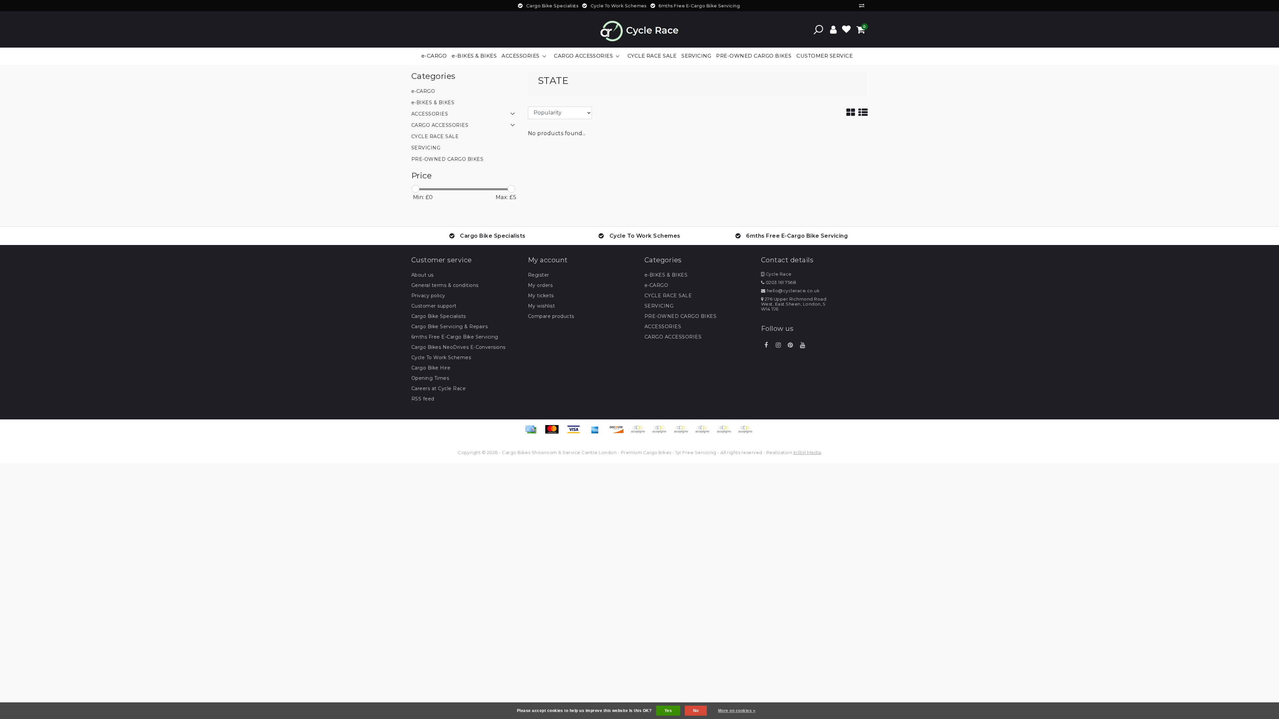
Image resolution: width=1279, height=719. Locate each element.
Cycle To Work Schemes (441, 357)
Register (538, 275)
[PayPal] (704, 432)
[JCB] (640, 432)
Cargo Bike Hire (430, 368)
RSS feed (422, 399)
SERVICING (658, 306)
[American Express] (597, 432)
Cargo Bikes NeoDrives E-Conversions (458, 347)
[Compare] (863, 5)
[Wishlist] (846, 29)
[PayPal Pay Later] (726, 432)
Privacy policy (428, 296)
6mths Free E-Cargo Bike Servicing (454, 337)
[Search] (818, 30)
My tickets (541, 296)
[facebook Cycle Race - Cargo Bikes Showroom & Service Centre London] (766, 345)
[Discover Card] (619, 432)
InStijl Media (807, 452)
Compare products (551, 316)
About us (422, 275)
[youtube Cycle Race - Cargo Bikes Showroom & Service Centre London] (802, 345)
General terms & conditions (444, 285)
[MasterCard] (554, 432)
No (696, 710)
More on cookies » (736, 710)
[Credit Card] (533, 432)
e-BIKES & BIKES (665, 275)
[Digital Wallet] (683, 432)
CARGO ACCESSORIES (672, 337)
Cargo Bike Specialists (438, 316)
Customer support (434, 306)
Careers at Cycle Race (438, 388)
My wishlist (541, 306)
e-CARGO (656, 285)
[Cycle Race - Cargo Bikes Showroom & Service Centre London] (640, 29)
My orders (540, 285)
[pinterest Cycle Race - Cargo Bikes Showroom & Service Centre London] (790, 345)
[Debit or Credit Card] (747, 432)
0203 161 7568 (780, 282)
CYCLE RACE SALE (668, 296)
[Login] (833, 29)
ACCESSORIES (662, 327)
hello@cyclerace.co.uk (793, 290)
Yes (668, 710)
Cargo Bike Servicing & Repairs (449, 327)
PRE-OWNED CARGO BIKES (680, 316)
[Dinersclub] (661, 432)
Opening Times (430, 378)
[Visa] (576, 432)
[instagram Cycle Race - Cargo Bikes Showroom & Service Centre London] (778, 345)
